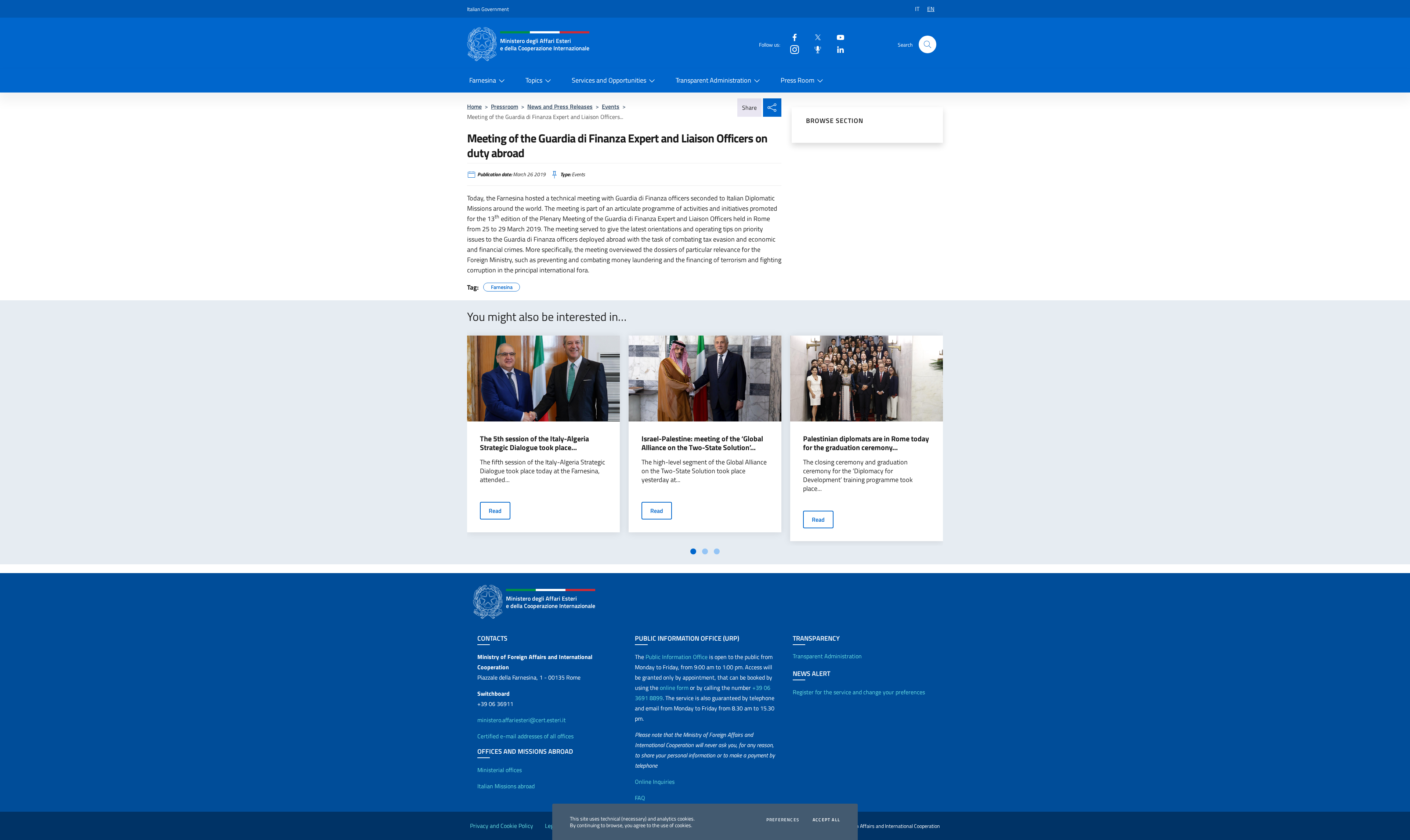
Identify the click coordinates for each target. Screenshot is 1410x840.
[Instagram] (791, 49)
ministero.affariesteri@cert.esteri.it (521, 720)
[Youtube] (837, 37)
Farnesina (482, 80)
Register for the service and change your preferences (859, 692)
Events (610, 106)
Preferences (782, 820)
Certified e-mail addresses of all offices (525, 736)
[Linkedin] (837, 49)
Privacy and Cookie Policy (501, 825)
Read (495, 510)
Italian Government (488, 9)
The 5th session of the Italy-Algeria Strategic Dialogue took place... (534, 443)
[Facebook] (791, 37)
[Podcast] (814, 49)
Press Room (797, 80)
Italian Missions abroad (506, 786)
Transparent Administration (713, 80)
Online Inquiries (655, 781)
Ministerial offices (499, 769)
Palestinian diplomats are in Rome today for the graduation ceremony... (866, 443)
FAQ (640, 797)
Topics (533, 80)
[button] (927, 44)
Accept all (826, 820)
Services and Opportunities (609, 80)
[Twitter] (814, 37)
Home (474, 106)
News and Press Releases (560, 106)
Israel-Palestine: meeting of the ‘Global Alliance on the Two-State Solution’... (702, 443)
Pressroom (504, 106)
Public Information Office (677, 656)
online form (674, 687)
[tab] (693, 551)
